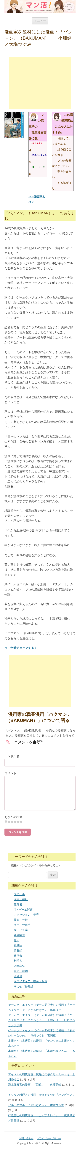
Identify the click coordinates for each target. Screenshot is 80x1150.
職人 (16, 940)
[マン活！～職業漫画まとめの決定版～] (40, 6)
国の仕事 (19, 894)
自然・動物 (21, 971)
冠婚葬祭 (19, 966)
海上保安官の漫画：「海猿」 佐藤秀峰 (34, 1084)
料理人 (18, 960)
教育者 (18, 904)
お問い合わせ (26, 1138)
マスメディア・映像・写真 (30, 981)
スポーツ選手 (22, 925)
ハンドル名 (11, 756)
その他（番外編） (25, 986)
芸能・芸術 (21, 920)
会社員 (18, 976)
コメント (10, 773)
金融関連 (19, 935)
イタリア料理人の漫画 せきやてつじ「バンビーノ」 (41, 1094)
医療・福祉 (21, 899)
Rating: (40, 816)
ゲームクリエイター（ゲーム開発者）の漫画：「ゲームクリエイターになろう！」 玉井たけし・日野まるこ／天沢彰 (41, 1020)
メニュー (40, 21)
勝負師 (18, 950)
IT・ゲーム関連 (23, 909)
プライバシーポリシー (49, 1138)
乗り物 (18, 945)
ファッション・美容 (26, 914)
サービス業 (21, 930)
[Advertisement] (40, 83)
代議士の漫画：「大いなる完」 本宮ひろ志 (36, 1105)
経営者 (18, 955)
